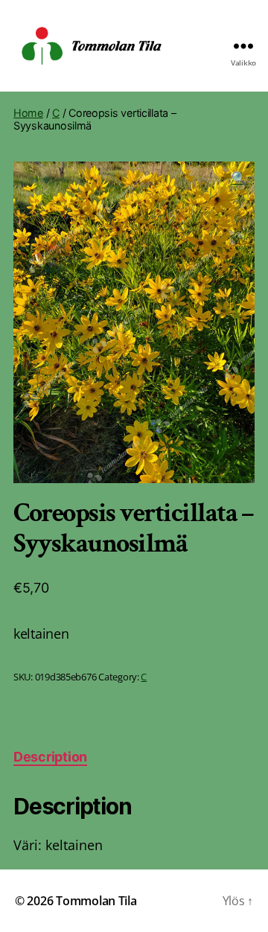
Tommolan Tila (96, 901)
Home (28, 112)
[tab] (50, 757)
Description (50, 757)
